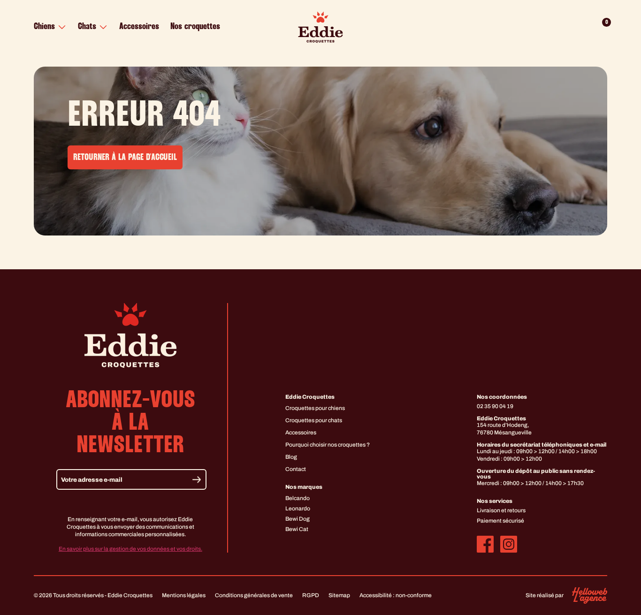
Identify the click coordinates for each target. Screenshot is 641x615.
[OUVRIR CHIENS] (62, 27)
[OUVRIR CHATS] (103, 27)
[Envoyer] (196, 480)
